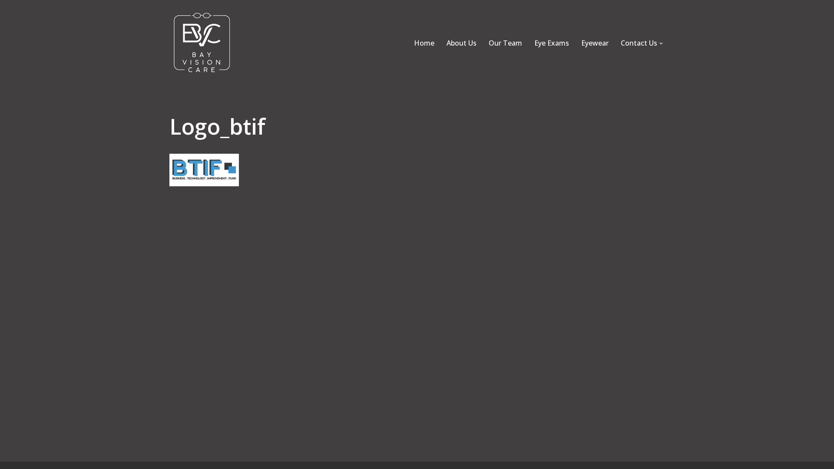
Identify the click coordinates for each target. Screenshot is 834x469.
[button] (661, 43)
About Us (462, 43)
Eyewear (595, 43)
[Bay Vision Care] (202, 43)
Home (424, 43)
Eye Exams (551, 43)
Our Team (505, 43)
